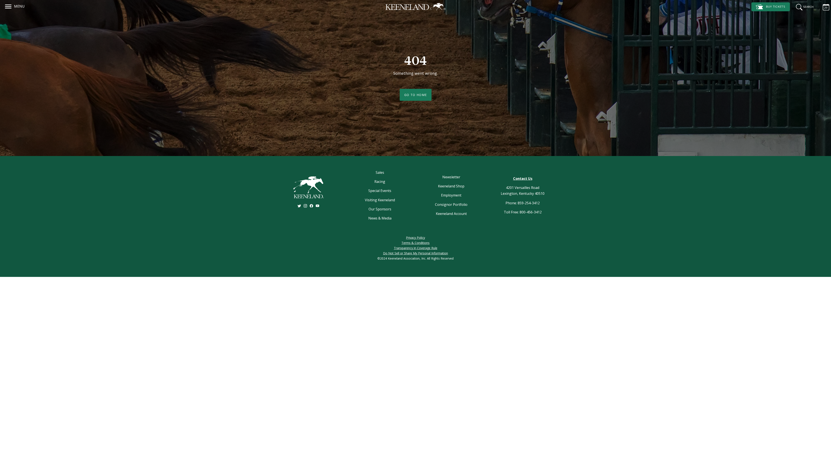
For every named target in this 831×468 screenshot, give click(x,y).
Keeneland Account (451, 213)
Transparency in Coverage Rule (415, 248)
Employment (451, 195)
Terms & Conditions (415, 243)
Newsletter (451, 177)
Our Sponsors (380, 209)
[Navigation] (8, 6)
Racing (379, 181)
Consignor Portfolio (451, 204)
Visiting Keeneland (380, 200)
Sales (380, 172)
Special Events (379, 190)
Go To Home (415, 95)
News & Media (379, 218)
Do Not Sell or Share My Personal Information (415, 253)
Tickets (775, 6)
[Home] (415, 6)
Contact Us (522, 178)
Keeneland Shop (451, 186)
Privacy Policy (415, 238)
